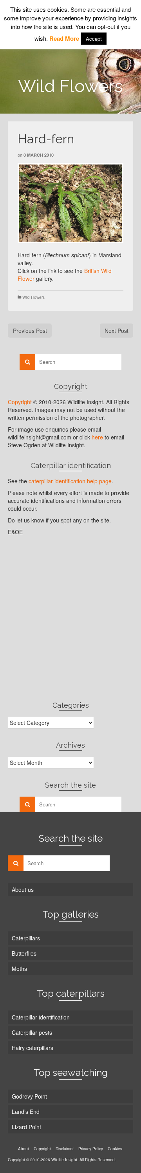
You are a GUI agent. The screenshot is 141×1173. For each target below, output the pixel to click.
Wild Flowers (33, 297)
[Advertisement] (70, 618)
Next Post (116, 330)
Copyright (20, 402)
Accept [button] (94, 38)
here (97, 437)
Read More (64, 38)
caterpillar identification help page (70, 481)
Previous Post (30, 330)
